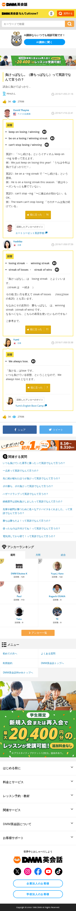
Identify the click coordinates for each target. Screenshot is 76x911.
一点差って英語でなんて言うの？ (21, 470)
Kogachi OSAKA (57, 596)
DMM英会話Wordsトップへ (18, 672)
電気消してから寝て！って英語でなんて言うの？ (29, 536)
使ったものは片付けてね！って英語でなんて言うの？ (31, 528)
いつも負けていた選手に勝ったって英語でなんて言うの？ (34, 463)
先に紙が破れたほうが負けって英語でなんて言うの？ (31, 478)
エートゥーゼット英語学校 (29, 233)
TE (57, 619)
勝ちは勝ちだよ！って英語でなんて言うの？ (27, 520)
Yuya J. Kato (57, 573)
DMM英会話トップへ (52, 663)
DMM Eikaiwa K (19, 573)
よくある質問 (48, 653)
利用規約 (7, 663)
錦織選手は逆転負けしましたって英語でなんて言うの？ (33, 501)
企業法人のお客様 (38, 883)
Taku (19, 619)
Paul (19, 596)
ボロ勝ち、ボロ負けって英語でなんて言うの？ (28, 486)
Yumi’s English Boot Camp (29, 405)
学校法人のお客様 (38, 894)
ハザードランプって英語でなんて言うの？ (25, 493)
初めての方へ (10, 653)
